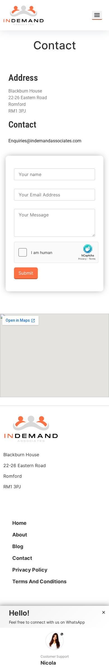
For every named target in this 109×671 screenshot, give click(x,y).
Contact (22, 558)
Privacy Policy (30, 570)
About (19, 535)
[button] (54, 649)
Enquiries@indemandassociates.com (44, 140)
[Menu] (97, 15)
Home (19, 523)
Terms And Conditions (39, 581)
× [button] (104, 612)
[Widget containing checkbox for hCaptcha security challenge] (56, 252)
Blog (17, 546)
